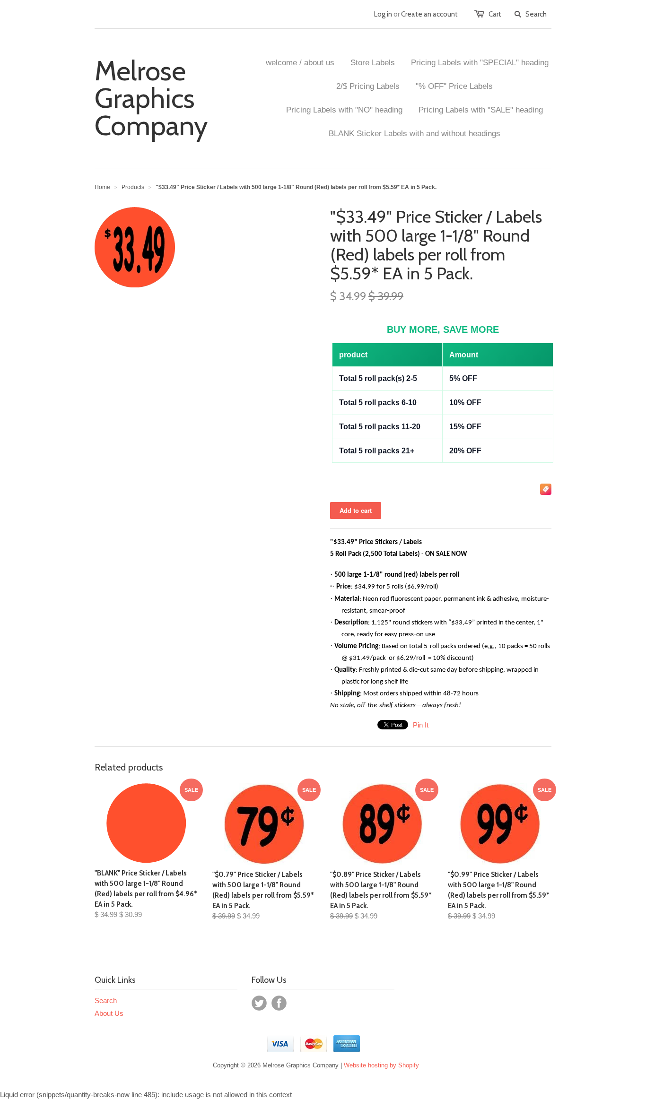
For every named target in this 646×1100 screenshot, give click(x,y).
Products (133, 187)
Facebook (279, 1003)
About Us (109, 1013)
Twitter (259, 1003)
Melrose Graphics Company (151, 98)
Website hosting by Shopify (381, 1065)
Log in (383, 14)
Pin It (420, 725)
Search (106, 1000)
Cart (495, 14)
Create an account (429, 14)
